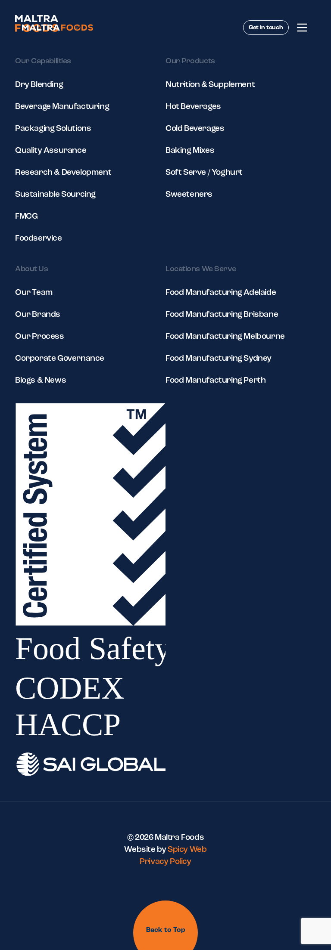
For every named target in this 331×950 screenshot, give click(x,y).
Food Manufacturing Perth (215, 381)
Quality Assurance (50, 151)
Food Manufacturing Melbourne (225, 337)
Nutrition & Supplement (210, 85)
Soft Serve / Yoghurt (204, 173)
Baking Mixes (190, 151)
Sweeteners (189, 195)
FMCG (26, 217)
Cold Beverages (195, 129)
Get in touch (266, 28)
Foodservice (38, 239)
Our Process (39, 337)
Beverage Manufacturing (62, 107)
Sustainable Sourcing (55, 195)
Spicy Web (187, 850)
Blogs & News (40, 381)
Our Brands (37, 315)
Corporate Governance (59, 359)
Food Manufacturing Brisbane (222, 315)
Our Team (34, 293)
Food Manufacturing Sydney (219, 359)
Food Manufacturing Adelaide (221, 293)
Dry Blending (39, 85)
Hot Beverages (193, 107)
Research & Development (63, 173)
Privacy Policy (165, 862)
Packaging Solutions (53, 129)
